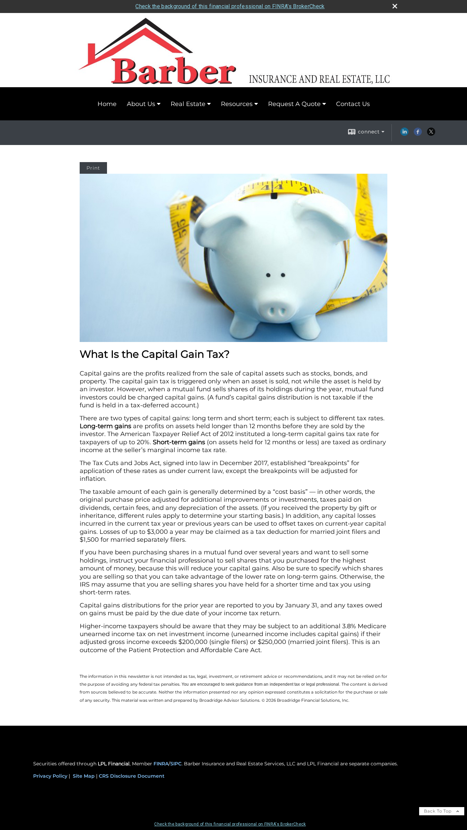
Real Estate (188, 104)
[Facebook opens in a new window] (418, 134)
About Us (141, 104)
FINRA (161, 764)
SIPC (176, 764)
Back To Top (438, 811)
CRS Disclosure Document (131, 776)
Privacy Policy (50, 776)
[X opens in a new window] (431, 134)
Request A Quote (294, 104)
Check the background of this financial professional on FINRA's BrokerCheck (229, 6)
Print (93, 168)
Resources (237, 104)
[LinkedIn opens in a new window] (404, 134)
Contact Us (353, 104)
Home (107, 104)
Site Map (84, 776)
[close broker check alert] (395, 6)
